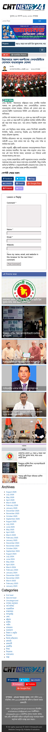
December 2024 (12, 543)
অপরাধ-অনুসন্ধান (12, 603)
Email (10, 237)
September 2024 (13, 551)
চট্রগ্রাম (8, 619)
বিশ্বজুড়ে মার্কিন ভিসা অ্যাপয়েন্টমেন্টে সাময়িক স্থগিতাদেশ (21, 334)
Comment (11, 203)
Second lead (11, 598)
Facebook (8, 179)
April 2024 (10, 564)
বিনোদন (9, 635)
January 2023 (11, 586)
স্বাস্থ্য (7, 657)
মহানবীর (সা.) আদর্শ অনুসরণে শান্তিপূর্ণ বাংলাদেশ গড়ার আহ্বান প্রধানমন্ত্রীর (22, 413)
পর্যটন (8, 624)
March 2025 (11, 535)
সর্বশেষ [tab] (24, 446)
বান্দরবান (9, 627)
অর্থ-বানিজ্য (10, 606)
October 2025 (11, 516)
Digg (32, 179)
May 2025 (10, 529)
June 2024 (10, 559)
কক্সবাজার (9, 611)
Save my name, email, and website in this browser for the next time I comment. (22, 257)
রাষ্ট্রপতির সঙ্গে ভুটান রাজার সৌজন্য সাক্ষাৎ (20, 440)
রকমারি (8, 641)
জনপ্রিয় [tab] (24, 449)
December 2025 (12, 511)
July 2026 (10, 494)
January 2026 (11, 508)
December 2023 (12, 575)
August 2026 (11, 492)
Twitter (21, 179)
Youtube (31, 684)
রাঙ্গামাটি (9, 643)
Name (10, 229)
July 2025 (10, 524)
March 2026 (11, 502)
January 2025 (11, 540)
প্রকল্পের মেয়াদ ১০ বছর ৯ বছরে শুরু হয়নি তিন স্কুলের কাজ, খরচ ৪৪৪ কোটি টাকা (22, 301)
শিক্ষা (8, 649)
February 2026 (12, 505)
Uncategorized (12, 600)
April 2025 (10, 532)
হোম (6, 55)
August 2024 (11, 554)
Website (10, 245)
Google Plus (35, 183)
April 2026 (10, 500)
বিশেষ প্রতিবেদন (12, 638)
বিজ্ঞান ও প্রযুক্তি (11, 633)
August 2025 (11, 521)
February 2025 (12, 537)
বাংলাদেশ (9, 630)
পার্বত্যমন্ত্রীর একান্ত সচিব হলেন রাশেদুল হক (20, 388)
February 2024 (12, 570)
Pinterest (8, 188)
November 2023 (12, 578)
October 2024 (11, 548)
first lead (9, 595)
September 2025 (13, 519)
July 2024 (10, 556)
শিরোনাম (23, 55)
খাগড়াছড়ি (9, 614)
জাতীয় (8, 622)
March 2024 (11, 567)
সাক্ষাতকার (10, 654)
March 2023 (11, 580)
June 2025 (10, 527)
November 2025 (12, 513)
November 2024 (12, 546)
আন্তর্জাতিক (16, 55)
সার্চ (40, 21)
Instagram (18, 684)
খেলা (7, 616)
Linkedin (8, 183)
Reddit (21, 183)
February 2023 (12, 583)
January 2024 (11, 572)
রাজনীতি (9, 646)
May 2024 (10, 562)
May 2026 (10, 497)
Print (20, 188)
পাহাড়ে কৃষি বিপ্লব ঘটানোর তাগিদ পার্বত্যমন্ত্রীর (21, 361)
